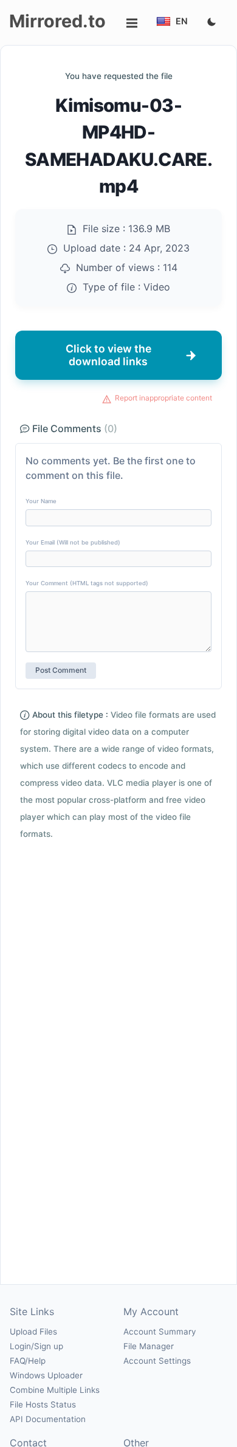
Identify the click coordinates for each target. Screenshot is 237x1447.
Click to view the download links (108, 354)
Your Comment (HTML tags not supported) (87, 583)
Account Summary (159, 1331)
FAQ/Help (28, 1361)
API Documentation (48, 1419)
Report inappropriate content (163, 397)
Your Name (41, 501)
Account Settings (157, 1361)
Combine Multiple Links (55, 1390)
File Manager (148, 1346)
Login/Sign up (36, 1346)
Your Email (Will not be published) (73, 542)
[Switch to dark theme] (211, 22)
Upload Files (33, 1331)
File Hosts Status (43, 1404)
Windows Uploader (46, 1375)
